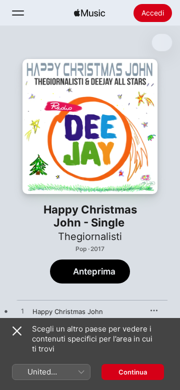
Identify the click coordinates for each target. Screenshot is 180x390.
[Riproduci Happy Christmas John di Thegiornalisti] (22, 311)
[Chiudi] (17, 331)
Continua (132, 372)
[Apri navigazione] (18, 13)
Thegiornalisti (90, 236)
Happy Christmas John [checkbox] (67, 312)
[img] (89, 13)
